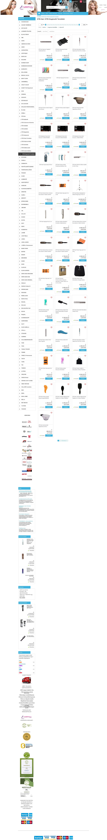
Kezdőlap (39, 16)
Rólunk (43, 13)
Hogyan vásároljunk (53, 13)
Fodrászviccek (22, 528)
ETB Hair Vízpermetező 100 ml (45, 164)
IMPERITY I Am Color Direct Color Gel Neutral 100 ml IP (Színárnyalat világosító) (30, 541)
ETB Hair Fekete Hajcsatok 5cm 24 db (45, 369)
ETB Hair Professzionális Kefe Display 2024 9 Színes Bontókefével (45, 79)
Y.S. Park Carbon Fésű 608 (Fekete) (30, 636)
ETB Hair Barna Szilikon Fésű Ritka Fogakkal (45, 340)
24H (20, 671)
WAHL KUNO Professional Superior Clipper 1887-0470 (30, 606)
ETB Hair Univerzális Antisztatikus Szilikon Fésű (79, 310)
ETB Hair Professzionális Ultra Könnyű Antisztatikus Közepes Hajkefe (62, 311)
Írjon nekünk (22, 597)
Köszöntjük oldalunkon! (24, 514)
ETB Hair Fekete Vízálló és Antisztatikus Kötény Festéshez (79, 369)
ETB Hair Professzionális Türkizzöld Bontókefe (44, 310)
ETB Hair (44, 16)
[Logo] (26, 7)
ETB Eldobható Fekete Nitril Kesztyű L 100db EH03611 (78, 137)
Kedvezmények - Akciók (68, 13)
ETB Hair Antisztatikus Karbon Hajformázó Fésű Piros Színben (79, 50)
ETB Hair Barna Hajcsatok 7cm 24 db (45, 279)
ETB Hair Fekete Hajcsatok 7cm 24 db (62, 194)
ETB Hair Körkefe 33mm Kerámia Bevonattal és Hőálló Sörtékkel (62, 250)
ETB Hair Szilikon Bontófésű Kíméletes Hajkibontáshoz (61, 222)
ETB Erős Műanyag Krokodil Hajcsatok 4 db (61, 50)
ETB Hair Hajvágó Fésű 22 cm (46, 221)
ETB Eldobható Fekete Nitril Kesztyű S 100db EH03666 (44, 137)
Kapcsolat (60, 13)
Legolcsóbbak (45, 31)
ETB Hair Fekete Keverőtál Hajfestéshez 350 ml (78, 108)
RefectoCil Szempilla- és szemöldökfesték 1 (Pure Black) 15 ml (30, 621)
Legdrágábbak (51, 31)
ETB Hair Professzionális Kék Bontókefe (62, 340)
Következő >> (64, 440)
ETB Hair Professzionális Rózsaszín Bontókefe (61, 369)
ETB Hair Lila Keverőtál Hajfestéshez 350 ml (43, 426)
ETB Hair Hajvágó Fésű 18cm (63, 77)
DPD (20, 660)
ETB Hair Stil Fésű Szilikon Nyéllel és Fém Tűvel (79, 165)
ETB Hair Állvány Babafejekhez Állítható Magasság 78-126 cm (79, 194)
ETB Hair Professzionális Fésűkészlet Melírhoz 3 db (61, 165)
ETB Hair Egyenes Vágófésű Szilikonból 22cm (44, 50)
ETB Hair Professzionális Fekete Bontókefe (79, 78)
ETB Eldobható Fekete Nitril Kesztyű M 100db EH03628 (61, 137)
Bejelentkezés (65, 1)
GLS (20, 667)
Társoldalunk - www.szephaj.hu (26, 521)
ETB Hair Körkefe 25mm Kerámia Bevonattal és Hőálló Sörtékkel (45, 194)
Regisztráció (75, 1)
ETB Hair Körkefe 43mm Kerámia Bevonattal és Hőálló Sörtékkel (45, 250)
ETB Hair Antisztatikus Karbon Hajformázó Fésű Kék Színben (79, 340)
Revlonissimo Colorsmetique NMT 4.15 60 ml (30, 554)
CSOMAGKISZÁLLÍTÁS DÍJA (25, 499)
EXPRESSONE (22, 663)
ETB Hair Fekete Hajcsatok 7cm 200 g (79, 250)
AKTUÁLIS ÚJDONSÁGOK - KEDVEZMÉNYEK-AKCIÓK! (25, 492)
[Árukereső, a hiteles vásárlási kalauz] (26, 725)
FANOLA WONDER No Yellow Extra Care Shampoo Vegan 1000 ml (30, 570)
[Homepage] (39, 13)
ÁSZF (47, 13)
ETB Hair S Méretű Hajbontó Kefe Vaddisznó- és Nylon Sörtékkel (62, 397)
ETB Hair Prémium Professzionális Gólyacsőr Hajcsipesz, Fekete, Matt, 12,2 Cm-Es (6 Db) (62, 280)
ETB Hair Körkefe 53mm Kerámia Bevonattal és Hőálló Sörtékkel (79, 222)
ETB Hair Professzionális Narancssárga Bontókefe (44, 397)
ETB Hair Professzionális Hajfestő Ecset (62, 108)
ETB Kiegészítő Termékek (53, 16)
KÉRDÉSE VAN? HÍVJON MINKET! (25, 507)
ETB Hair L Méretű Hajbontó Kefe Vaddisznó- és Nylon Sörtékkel (79, 397)
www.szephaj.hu (26, 711)
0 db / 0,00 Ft (85, 1)
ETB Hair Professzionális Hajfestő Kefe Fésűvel (45, 108)
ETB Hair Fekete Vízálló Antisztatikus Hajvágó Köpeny (79, 279)
